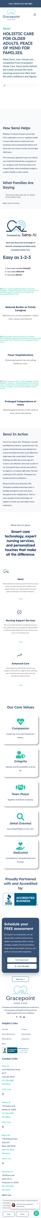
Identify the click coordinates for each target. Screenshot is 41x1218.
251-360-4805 (8, 1080)
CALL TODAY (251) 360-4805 (20, 4)
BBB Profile (6, 1089)
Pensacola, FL (7, 1172)
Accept (9, 1214)
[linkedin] (24, 1017)
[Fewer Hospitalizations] (20, 289)
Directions (6, 1153)
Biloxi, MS (6, 1135)
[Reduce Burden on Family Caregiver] (20, 381)
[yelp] (3, 1094)
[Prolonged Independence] (20, 336)
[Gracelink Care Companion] (20, 986)
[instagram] (20, 1017)
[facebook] (17, 1017)
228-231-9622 (8, 1150)
